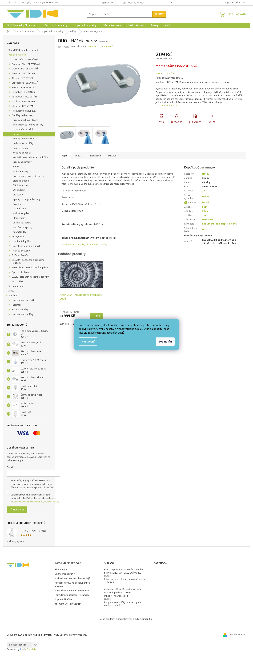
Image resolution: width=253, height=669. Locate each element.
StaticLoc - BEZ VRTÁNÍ (23, 101)
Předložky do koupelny (24, 111)
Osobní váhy (19, 208)
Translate (31, 649)
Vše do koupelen (17, 55)
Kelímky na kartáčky (23, 143)
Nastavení (88, 342)
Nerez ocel (208, 219)
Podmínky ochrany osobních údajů (72, 578)
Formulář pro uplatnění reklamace (72, 595)
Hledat (159, 14)
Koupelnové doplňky (22, 314)
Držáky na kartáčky (23, 162)
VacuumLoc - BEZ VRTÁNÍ (24, 97)
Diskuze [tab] (112, 156)
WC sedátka (19, 190)
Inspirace (17, 305)
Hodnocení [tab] (95, 156)
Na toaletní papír (21, 171)
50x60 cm (64, 324)
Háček (205, 196)
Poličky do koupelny (23, 138)
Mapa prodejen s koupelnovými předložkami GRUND (126, 619)
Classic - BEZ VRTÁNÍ (22, 78)
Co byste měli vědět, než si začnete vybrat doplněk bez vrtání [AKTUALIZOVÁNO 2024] (123, 593)
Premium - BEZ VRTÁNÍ (23, 73)
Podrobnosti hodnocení (100, 46)
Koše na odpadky (22, 153)
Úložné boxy (19, 218)
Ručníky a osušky (21, 251)
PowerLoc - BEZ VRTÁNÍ (24, 87)
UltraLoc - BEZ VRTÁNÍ (23, 106)
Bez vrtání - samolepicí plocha (219, 224)
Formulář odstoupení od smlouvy (72, 590)
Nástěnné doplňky (21, 241)
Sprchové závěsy (21, 272)
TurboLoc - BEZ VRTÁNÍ (23, 92)
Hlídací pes (195, 122)
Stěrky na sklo (20, 185)
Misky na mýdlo (21, 213)
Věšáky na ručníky (22, 223)
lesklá (205, 202)
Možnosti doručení (165, 73)
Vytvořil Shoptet (238, 635)
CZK (227, 2)
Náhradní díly (19, 232)
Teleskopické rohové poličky (28, 125)
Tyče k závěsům (20, 255)
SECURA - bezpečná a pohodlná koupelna (28, 261)
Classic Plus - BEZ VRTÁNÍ (25, 68)
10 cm (205, 211)
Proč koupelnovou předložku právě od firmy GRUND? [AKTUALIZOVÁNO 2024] (124, 571)
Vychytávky (18, 236)
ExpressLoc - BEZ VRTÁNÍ (25, 83)
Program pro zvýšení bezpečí (28, 176)
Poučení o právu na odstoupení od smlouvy (72, 584)
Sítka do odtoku (21, 181)
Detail (97, 315)
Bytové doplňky (20, 309)
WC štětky (18, 194)
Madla (16, 166)
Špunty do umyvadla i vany (26, 199)
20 (203, 190)
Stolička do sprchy (22, 227)
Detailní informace (165, 105)
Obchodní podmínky (133, 2)
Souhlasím (165, 342)
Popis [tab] (64, 156)
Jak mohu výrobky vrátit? (68, 604)
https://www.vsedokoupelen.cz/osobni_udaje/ (35, 501)
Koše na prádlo (21, 148)
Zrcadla (17, 204)
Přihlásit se (17, 509)
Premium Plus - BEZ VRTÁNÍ (26, 64)
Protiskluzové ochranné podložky (30, 157)
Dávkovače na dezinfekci (25, 59)
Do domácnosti (16, 286)
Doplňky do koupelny (23, 115)
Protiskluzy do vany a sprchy (27, 246)
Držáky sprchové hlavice (25, 120)
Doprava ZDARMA (64, 599)
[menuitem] (21, 25)
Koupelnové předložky (24, 300)
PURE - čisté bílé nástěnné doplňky (30, 267)
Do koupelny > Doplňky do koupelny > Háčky (84, 244)
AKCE (11, 291)
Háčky (16, 134)
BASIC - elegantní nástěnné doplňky (30, 277)
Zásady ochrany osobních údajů (106, 333)
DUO (204, 229)
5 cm (204, 207)
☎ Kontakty (109, 2)
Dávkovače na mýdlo (23, 129)
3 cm (204, 215)
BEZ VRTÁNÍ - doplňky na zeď (23, 50)
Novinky (13, 295)
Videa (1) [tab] (78, 156)
